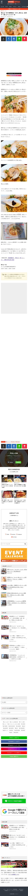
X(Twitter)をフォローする (14, 745)
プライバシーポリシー (15, 890)
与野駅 (23, 724)
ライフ (6, 6)
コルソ (5, 724)
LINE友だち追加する (14, 737)
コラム (19, 6)
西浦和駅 (16, 732)
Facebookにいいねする (14, 741)
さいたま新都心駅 (14, 721)
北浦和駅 (19, 726)
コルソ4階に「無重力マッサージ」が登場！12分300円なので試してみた (17, 586)
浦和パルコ (6, 730)
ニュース (2, 6)
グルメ (10, 6)
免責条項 (21, 890)
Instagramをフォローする (14, 749)
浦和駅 (18, 441)
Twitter (11, 462)
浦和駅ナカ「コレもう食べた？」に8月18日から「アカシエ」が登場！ (17, 578)
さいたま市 (6, 721)
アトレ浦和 (22, 721)
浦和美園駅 (18, 730)
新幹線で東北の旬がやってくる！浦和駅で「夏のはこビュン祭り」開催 (16, 594)
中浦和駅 (5, 726)
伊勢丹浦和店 (12, 726)
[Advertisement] (14, 56)
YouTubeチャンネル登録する (14, 752)
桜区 (17, 728)
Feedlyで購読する (14, 756)
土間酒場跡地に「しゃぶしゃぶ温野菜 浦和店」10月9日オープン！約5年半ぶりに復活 (16, 602)
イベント (14, 6)
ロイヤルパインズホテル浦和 (14, 724)
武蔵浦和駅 (22, 728)
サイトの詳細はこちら (13, 874)
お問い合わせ (21, 889)
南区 (24, 726)
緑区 (11, 732)
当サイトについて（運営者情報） (12, 889)
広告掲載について (7, 890)
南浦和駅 (6, 728)
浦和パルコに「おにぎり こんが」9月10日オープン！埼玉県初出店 (17, 570)
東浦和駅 (12, 728)
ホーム (5, 889)
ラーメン (8, 441)
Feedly (18, 462)
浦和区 (13, 441)
